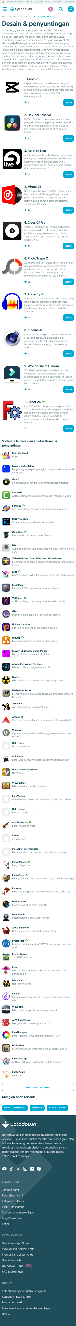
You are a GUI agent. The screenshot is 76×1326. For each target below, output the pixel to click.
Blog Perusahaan (12, 1218)
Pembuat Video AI (57, 1108)
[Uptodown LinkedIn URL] (32, 1169)
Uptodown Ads (11, 1260)
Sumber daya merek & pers (19, 1212)
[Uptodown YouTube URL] (4, 1169)
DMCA (6, 1314)
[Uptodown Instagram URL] (25, 1169)
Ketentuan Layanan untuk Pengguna (24, 1291)
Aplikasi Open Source (42, 2)
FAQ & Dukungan (12, 1271)
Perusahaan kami (12, 1195)
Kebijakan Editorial (13, 1201)
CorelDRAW (69, 2)
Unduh (68, 102)
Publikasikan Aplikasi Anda (18, 1249)
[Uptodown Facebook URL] (38, 1169)
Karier (5, 1224)
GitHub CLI (58, 2)
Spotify (29, 2)
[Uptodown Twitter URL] (18, 1169)
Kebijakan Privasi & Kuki (16, 1296)
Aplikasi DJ (37, 1108)
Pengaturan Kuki (12, 1302)
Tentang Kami (10, 1190)
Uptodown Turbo (16, 1266)
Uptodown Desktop (15, 2)
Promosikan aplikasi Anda (17, 1254)
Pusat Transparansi (13, 1207)
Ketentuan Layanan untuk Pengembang (26, 1308)
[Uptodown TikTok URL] (11, 1169)
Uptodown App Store (15, 1243)
